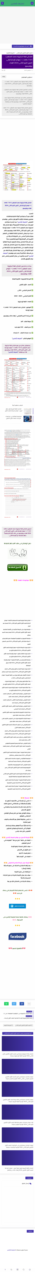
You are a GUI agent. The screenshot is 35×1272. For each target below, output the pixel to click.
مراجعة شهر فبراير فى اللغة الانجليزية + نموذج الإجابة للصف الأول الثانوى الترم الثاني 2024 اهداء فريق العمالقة (17, 663)
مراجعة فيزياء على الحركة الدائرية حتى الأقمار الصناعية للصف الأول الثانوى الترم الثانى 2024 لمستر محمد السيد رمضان (16, 632)
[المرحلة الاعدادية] (6, 1253)
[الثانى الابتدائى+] (29, 1258)
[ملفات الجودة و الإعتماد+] (11, 1262)
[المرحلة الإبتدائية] (9, 1255)
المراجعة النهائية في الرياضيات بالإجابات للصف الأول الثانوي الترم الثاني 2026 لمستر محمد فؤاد (14, 417)
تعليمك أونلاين (17, 3)
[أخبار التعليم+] (17, 1262)
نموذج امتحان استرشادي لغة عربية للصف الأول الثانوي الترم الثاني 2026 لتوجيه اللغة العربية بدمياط (18, 1101)
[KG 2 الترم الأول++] (26, 1262)
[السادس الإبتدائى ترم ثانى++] (20, 1260)
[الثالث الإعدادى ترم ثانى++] (11, 1255)
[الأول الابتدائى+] (6, 1255)
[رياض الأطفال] (9, 1260)
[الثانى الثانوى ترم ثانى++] (14, 1253)
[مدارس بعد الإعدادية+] (3, 1262)
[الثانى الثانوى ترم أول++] (17, 1253)
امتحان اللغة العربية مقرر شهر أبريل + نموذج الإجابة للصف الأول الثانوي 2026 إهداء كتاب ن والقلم (13, 410)
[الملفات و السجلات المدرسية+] (6, 1262)
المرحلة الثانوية (10, 53)
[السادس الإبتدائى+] (26, 1260)
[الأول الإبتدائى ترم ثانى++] (32, 1258)
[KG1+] (6, 1260)
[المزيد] (20, 1262)
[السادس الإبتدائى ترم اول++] (23, 1260)
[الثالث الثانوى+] (12, 1253)
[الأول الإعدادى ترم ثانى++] (29, 1255)
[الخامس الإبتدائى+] (3, 1258)
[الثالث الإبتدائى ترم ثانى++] (14, 1258)
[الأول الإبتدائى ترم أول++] (3, 1255)
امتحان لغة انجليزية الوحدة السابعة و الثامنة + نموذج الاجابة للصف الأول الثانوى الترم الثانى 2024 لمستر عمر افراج (17, 623)
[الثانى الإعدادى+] (26, 1255)
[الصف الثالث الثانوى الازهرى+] (14, 1260)
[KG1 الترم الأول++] (3, 1260)
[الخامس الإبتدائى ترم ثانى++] (29, 1260)
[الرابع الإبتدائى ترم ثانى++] (6, 1258)
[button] (22, 1003)
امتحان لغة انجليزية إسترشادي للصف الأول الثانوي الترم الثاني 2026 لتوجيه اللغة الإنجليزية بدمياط (18, 1055)
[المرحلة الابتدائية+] (11, 1260)
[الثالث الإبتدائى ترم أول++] (17, 1258)
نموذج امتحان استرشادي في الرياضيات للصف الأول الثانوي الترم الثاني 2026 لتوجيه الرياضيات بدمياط (19, 1146)
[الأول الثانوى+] (29, 1253)
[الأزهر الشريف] (17, 1260)
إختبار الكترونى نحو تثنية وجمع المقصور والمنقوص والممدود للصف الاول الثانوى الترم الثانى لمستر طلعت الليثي (17, 746)
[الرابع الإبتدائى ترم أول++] (9, 1258)
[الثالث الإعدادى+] (17, 1255)
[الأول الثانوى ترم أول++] (26, 1253)
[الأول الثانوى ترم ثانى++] (23, 1253)
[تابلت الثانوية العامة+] (14, 1262)
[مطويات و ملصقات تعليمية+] (9, 1262)
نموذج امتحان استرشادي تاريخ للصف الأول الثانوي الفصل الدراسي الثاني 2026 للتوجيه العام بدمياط (19, 1078)
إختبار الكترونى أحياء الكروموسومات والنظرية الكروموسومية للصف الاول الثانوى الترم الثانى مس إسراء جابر (18, 767)
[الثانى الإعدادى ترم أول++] (23, 1255)
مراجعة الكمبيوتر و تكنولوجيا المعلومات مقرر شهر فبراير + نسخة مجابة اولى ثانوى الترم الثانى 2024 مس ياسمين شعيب (16, 641)
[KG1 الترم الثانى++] (32, 1262)
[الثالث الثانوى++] (9, 1253)
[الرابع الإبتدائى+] (11, 1258)
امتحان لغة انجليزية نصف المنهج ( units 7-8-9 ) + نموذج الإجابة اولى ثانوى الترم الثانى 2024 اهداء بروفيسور (18, 84)
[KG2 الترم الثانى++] (23, 1262)
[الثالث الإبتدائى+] (20, 1258)
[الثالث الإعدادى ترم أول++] (14, 1255)
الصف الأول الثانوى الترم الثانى (24, 53)
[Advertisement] (17, 25)
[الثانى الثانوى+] (20, 1253)
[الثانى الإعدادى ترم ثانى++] (20, 1255)
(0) (3, 70)
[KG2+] (29, 1262)
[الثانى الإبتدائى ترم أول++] (26, 1258)
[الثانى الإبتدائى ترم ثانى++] (23, 1258)
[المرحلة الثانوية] (32, 1253)
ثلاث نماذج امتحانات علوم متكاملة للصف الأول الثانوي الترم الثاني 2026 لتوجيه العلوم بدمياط (18, 1123)
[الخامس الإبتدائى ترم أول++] (32, 1260)
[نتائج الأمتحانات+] (17, 1265)
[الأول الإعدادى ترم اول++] (32, 1255)
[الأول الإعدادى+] (3, 1253)
